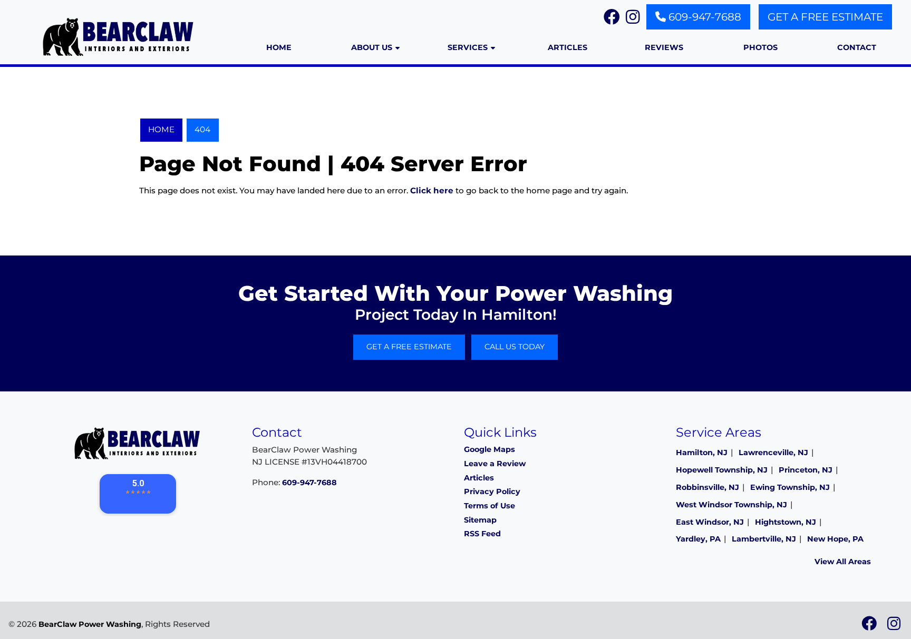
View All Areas (843, 561)
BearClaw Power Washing (89, 624)
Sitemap (480, 520)
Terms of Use (489, 505)
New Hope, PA (835, 539)
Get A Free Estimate (825, 17)
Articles (479, 478)
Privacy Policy (492, 491)
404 (202, 129)
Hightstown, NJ (785, 522)
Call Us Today (514, 346)
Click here (431, 190)
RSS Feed (482, 533)
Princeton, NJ (805, 470)
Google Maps (489, 449)
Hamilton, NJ (702, 452)
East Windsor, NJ (710, 522)
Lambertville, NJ (764, 539)
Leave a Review (495, 463)
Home (161, 129)
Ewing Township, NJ (790, 487)
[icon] (870, 626)
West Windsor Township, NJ (731, 504)
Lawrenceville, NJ (773, 452)
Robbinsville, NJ (707, 487)
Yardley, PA (698, 539)
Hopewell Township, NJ (722, 470)
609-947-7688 (703, 17)
